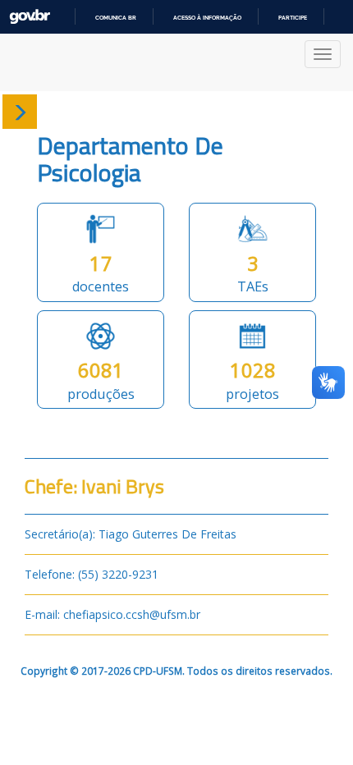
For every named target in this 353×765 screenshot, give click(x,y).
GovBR (29, 17)
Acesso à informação (207, 17)
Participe (292, 17)
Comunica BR (115, 17)
